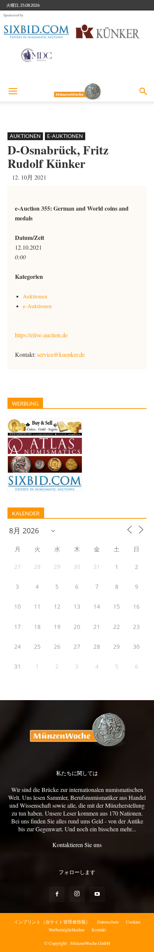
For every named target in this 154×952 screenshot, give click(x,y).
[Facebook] (56, 894)
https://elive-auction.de (41, 335)
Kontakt (99, 930)
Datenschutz (108, 922)
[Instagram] (77, 893)
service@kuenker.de (61, 354)
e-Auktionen (65, 136)
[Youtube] (97, 894)
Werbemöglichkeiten (66, 930)
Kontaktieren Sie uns (77, 845)
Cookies (133, 922)
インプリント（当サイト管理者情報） (52, 922)
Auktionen (25, 136)
